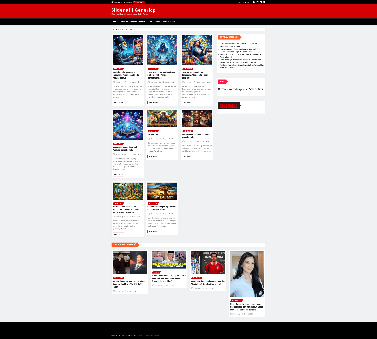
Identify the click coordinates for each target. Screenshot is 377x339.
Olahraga (237, 89)
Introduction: (153, 134)
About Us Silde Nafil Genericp (133, 21)
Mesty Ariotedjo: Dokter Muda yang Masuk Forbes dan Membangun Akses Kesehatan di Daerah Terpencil (246, 307)
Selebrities (256, 89)
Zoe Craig (119, 82)
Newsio (147, 335)
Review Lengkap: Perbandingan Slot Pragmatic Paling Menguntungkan (161, 75)
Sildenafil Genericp (133, 10)
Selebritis (220, 93)
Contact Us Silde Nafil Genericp (162, 21)
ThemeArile (157, 335)
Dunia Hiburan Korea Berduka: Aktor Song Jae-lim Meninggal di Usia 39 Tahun (129, 284)
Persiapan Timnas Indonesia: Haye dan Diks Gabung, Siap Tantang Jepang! (208, 283)
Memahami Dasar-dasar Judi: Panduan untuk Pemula (125, 149)
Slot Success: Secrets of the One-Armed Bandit (196, 136)
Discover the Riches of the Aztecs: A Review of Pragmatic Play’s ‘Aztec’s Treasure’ (126, 209)
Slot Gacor (229, 106)
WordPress (139, 335)
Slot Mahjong (232, 93)
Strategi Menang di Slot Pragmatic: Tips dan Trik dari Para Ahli (195, 75)
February (128, 29)
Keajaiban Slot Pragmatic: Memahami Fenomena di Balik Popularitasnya (126, 75)
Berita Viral (225, 89)
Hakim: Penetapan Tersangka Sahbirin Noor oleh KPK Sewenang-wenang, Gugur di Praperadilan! (169, 278)
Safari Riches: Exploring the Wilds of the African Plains (162, 208)
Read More (118, 102)
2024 (121, 29)
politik (245, 89)
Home (115, 21)
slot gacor (225, 93)
